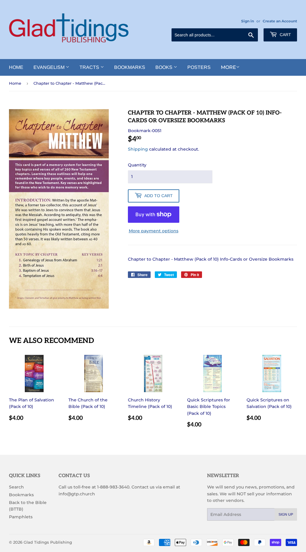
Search (16, 487)
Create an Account (280, 21)
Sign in (247, 21)
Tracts (89, 67)
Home (16, 67)
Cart (285, 34)
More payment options (153, 231)
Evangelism (49, 67)
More (228, 67)
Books (164, 67)
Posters (199, 67)
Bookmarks (129, 67)
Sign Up (286, 514)
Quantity (137, 165)
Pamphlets (21, 516)
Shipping (138, 149)
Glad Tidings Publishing (48, 542)
